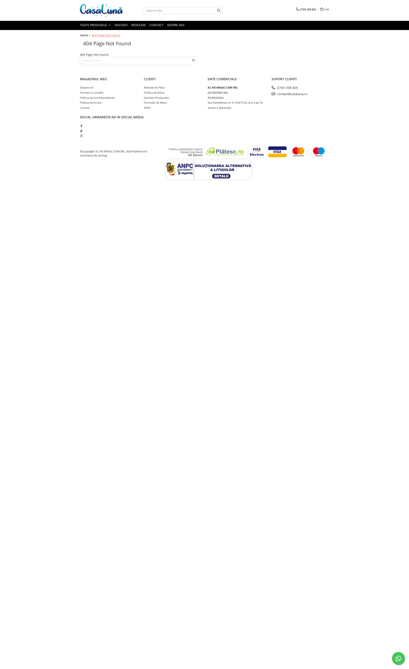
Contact (156, 25)
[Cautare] (219, 10)
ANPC (147, 108)
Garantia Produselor (156, 98)
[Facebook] (81, 126)
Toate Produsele (94, 25)
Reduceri (138, 25)
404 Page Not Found (106, 35)
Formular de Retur (155, 103)
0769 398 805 (287, 88)
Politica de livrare (90, 103)
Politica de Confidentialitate (97, 98)
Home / (85, 35)
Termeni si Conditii (91, 93)
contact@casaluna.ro (291, 94)
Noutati (121, 25)
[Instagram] (81, 136)
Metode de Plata (154, 87)
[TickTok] (81, 131)
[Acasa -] (101, 10)
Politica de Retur (154, 93)
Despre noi (175, 25)
